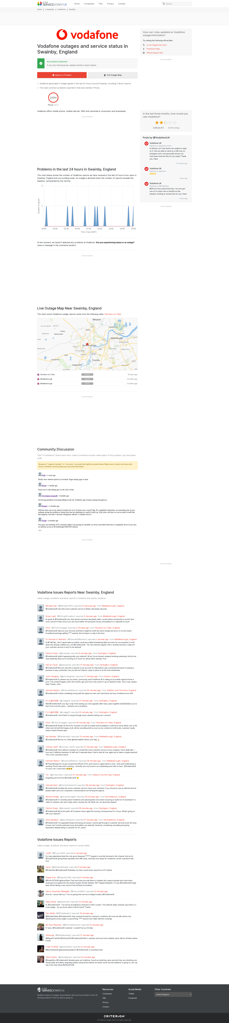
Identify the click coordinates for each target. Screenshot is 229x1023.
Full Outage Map (114, 75)
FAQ (100, 4)
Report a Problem (63, 75)
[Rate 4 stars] (170, 122)
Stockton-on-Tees (112, 314)
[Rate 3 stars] (166, 122)
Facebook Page (153, 49)
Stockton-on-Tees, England (107, 628)
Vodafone (61, 9)
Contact (121, 4)
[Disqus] (87, 501)
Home (77, 4)
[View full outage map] (87, 344)
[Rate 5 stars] (175, 122)
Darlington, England (107, 653)
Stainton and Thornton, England (121, 690)
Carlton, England (111, 676)
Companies (89, 4)
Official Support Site (155, 53)
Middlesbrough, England (113, 606)
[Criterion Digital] (114, 1016)
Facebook (132, 998)
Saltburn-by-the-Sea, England (106, 775)
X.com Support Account (156, 45)
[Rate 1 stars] (157, 122)
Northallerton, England (115, 796)
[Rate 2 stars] (161, 122)
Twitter (131, 994)
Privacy (110, 4)
